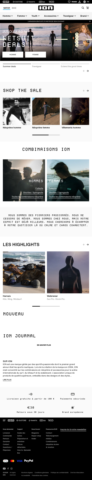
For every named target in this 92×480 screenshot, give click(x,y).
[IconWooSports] (51, 2)
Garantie (6, 441)
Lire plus (7, 380)
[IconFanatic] (30, 2)
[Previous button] (83, 70)
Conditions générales (42, 473)
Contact (6, 444)
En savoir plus (44, 345)
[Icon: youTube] (4, 469)
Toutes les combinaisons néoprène (27, 196)
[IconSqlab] (42, 2)
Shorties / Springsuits (33, 192)
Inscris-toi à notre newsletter (73, 429)
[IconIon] (6, 2)
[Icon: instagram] (11, 469)
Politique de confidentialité (60, 473)
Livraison (6, 433)
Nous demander (8, 429)
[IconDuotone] (18, 2)
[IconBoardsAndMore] (4, 420)
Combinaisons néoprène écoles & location (52, 444)
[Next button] (87, 70)
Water (6, 8)
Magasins (35, 433)
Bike (14, 8)
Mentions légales (27, 473)
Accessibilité (25, 475)
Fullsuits (39, 188)
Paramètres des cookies (40, 475)
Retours (6, 438)
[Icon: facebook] (8, 469)
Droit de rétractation (77, 473)
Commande (7, 435)
